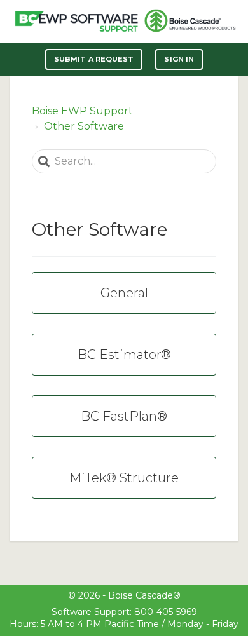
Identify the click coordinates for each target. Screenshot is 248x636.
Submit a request (94, 59)
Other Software (84, 126)
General (124, 293)
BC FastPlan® (124, 416)
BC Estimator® (124, 354)
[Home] (76, 21)
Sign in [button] (179, 59)
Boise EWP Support (82, 111)
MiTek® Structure (124, 477)
